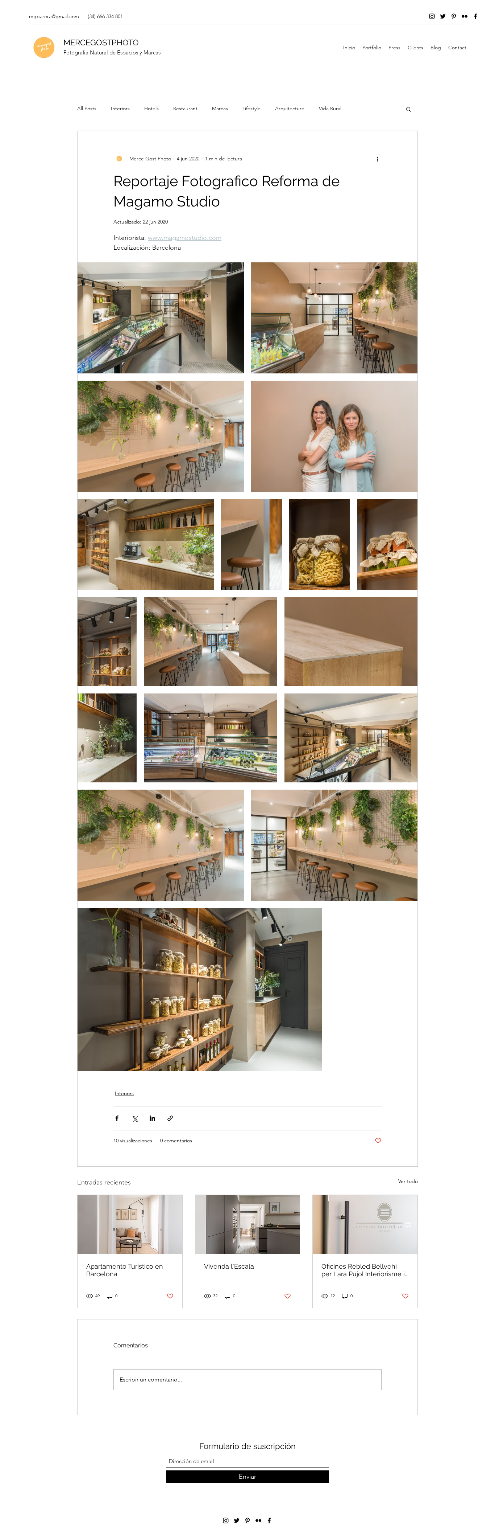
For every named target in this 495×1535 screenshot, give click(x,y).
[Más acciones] (377, 158)
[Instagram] (432, 16)
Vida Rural (330, 108)
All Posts (86, 108)
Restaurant (185, 108)
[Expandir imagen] (161, 317)
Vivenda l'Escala (229, 1266)
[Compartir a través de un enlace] (170, 1118)
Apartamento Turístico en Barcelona (124, 1270)
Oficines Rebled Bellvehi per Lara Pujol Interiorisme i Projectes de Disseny (363, 1270)
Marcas (220, 108)
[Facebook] (475, 16)
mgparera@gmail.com (54, 16)
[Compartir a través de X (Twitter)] (134, 1118)
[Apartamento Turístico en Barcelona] (130, 1224)
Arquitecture (289, 108)
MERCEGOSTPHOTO (101, 42)
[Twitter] (442, 16)
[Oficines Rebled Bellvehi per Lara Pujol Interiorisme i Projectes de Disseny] (365, 1224)
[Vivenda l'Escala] (247, 1224)
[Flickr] (464, 16)
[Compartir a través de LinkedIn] (152, 1118)
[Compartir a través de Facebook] (116, 1118)
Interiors (120, 108)
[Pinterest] (453, 16)
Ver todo (408, 1181)
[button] (408, 109)
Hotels (151, 108)
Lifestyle (251, 108)
